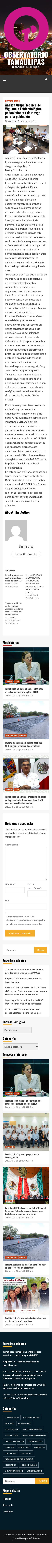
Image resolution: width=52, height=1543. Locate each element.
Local (17, 101)
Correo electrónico (34, 886)
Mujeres (23, 1447)
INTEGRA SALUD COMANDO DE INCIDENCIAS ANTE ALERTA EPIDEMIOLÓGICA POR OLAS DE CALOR (35, 583)
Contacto (8, 1511)
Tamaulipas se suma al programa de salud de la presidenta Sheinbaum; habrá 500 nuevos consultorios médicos (25, 800)
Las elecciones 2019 (14, 1441)
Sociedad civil (29, 1465)
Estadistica (11, 1429)
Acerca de (8, 1505)
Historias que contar (34, 1435)
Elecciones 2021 (31, 1417)
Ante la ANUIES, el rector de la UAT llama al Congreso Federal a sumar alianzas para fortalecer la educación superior (26, 991)
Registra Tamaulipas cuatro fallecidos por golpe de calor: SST (14, 578)
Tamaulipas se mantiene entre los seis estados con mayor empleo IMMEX (24, 690)
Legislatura (35, 1441)
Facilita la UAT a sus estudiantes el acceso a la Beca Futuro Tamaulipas (23, 1011)
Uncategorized (14, 1471)
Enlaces (9, 1423)
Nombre (10, 884)
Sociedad (10, 1465)
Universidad (10, 1147)
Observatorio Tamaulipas (26, 58)
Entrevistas (24, 1423)
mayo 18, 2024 (25, 121)
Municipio (39, 1447)
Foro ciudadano (11, 735)
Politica (10, 1453)
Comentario (12, 844)
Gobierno (9, 101)
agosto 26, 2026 (23, 749)
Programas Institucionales (19, 1459)
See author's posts (26, 554)
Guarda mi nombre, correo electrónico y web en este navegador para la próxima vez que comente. (25, 920)
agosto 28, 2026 (23, 695)
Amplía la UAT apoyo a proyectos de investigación (23, 980)
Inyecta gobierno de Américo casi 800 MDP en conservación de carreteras (23, 744)
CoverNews (19, 1538)
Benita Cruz (12, 121)
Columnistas (12, 1417)
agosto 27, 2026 (23, 1161)
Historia (7, 1498)
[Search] (46, 78)
